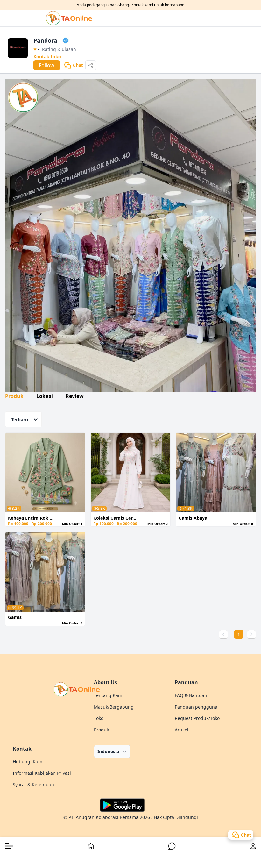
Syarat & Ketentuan (33, 784)
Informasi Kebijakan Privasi (42, 773)
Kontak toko (47, 56)
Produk (101, 730)
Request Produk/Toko (197, 718)
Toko (98, 718)
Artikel (181, 730)
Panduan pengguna (196, 707)
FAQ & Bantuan (191, 695)
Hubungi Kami (28, 762)
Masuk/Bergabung (114, 707)
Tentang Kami (108, 695)
